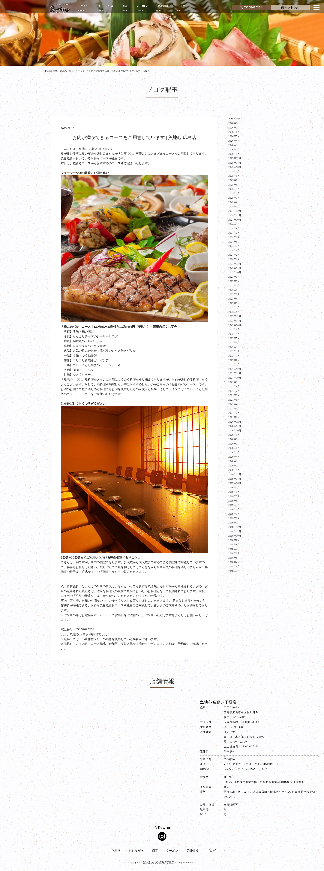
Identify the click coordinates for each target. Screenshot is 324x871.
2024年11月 (234, 215)
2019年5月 (234, 505)
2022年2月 (234, 360)
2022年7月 (234, 338)
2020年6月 (234, 448)
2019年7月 (234, 496)
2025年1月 (234, 206)
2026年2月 (234, 149)
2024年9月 (234, 224)
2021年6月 (234, 395)
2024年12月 (234, 210)
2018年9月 (234, 540)
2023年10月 (234, 272)
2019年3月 (234, 513)
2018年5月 (234, 557)
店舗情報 (192, 850)
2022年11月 (234, 320)
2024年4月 (234, 246)
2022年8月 (234, 334)
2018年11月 (234, 531)
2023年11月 (234, 268)
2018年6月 (234, 553)
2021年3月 (234, 408)
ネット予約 (291, 7)
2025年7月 (234, 180)
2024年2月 (234, 254)
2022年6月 (234, 342)
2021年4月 (234, 404)
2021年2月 (234, 412)
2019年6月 (234, 500)
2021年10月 (234, 377)
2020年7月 (234, 443)
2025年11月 (234, 162)
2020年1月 (234, 470)
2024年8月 (234, 228)
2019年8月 (234, 491)
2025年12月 (234, 158)
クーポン (172, 850)
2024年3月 (234, 250)
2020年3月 (234, 461)
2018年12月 (234, 527)
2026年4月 (234, 140)
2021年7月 (234, 391)
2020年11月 (234, 426)
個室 (155, 850)
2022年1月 (234, 364)
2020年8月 (234, 439)
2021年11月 (234, 373)
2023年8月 (234, 281)
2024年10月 (234, 219)
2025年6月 (234, 184)
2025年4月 (234, 193)
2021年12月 (234, 369)
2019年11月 (234, 478)
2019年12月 (234, 474)
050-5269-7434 (253, 7)
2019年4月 (234, 509)
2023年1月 (234, 312)
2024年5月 (234, 241)
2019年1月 (234, 522)
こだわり (114, 850)
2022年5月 (234, 347)
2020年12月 (234, 421)
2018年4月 (234, 562)
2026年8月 (234, 123)
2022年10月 (234, 325)
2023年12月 (234, 263)
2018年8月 (234, 544)
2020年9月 (234, 434)
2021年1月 (234, 417)
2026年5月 (234, 136)
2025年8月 (234, 175)
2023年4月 (234, 298)
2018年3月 (234, 566)
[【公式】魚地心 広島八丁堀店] (60, 8)
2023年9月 (234, 276)
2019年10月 (234, 483)
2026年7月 (234, 127)
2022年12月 (234, 316)
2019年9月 (234, 487)
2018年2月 (234, 571)
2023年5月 (234, 294)
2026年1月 (234, 153)
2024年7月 (234, 232)
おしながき (136, 850)
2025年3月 (234, 197)
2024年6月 (234, 237)
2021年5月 (234, 399)
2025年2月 (234, 202)
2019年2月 (234, 518)
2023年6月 (234, 290)
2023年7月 (234, 285)
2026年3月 (234, 145)
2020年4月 (234, 456)
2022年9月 (234, 329)
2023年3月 (234, 303)
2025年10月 (234, 167)
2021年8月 (234, 386)
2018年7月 (234, 549)
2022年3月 (234, 355)
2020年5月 (234, 452)
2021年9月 (234, 382)
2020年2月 (234, 465)
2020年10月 (234, 430)
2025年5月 (234, 189)
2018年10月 (234, 535)
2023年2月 (234, 307)
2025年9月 (234, 171)
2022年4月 (234, 351)
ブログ (211, 850)
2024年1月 (234, 259)
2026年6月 (234, 132)
